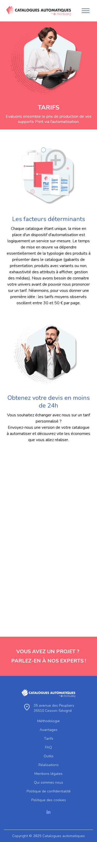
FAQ (48, 747)
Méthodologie (48, 721)
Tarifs (48, 739)
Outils (49, 756)
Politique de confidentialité (49, 791)
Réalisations (49, 765)
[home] (37, 10)
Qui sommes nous (48, 783)
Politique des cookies (48, 800)
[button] (84, 11)
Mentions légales (48, 774)
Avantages (48, 730)
